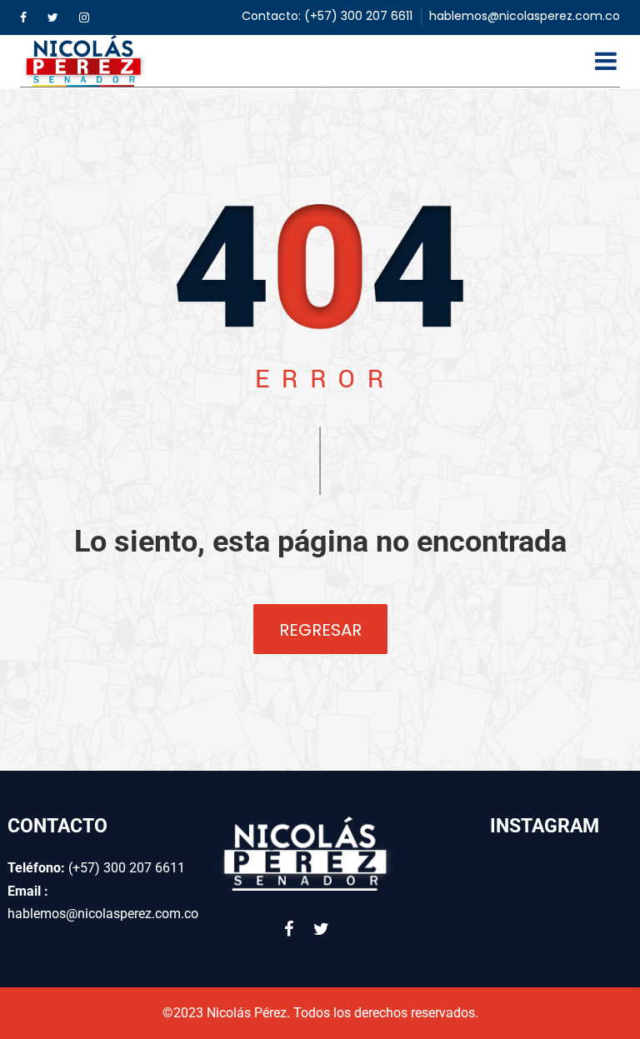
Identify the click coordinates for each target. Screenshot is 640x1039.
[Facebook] (23, 17)
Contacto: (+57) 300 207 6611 (327, 15)
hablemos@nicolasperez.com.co (524, 15)
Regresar (320, 630)
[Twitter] (53, 17)
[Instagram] (84, 17)
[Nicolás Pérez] (84, 61)
